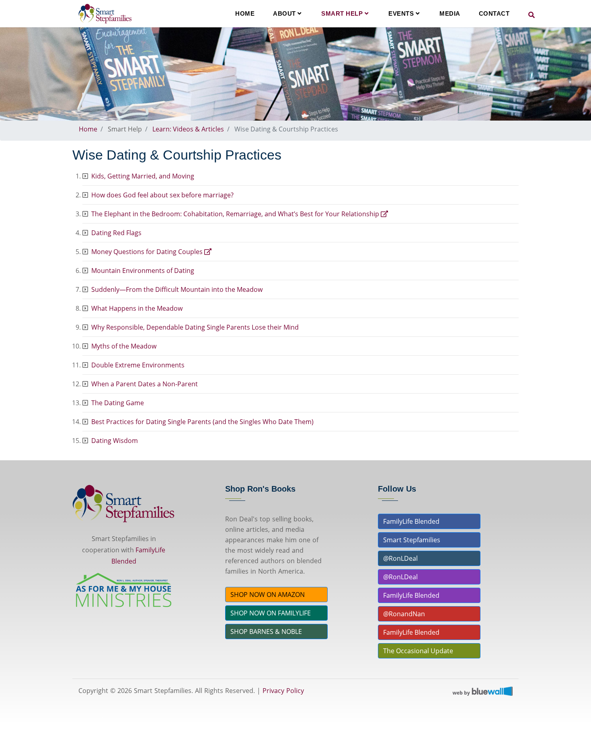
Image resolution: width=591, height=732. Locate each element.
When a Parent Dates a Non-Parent (144, 383)
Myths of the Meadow (123, 346)
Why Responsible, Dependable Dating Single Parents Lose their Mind (195, 327)
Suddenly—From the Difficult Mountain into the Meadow (177, 289)
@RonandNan (404, 613)
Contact (494, 13)
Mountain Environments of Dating (142, 270)
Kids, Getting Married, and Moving (142, 176)
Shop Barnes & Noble (266, 631)
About (285, 13)
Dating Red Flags (116, 232)
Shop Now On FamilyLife (270, 613)
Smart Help (343, 13)
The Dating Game (117, 402)
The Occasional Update (418, 650)
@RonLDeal (400, 558)
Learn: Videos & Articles (188, 129)
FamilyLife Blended (411, 521)
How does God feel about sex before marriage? (162, 195)
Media (449, 13)
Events (402, 13)
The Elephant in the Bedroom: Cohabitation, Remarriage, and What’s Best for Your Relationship (236, 213)
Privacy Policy (283, 690)
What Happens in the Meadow (137, 308)
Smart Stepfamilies (411, 539)
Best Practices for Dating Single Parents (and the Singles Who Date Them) (202, 421)
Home (244, 13)
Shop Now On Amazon (267, 594)
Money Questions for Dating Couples (147, 251)
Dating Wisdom (114, 440)
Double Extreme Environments (138, 365)
